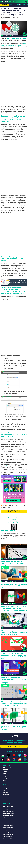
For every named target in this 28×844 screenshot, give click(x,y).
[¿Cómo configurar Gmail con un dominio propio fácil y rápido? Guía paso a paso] (14, 552)
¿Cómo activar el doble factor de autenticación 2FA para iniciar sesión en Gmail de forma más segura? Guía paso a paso (13, 680)
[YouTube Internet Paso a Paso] (14, 755)
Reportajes (5, 796)
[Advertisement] (14, 78)
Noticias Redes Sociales (8, 830)
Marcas (4, 787)
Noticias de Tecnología (8, 827)
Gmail (14, 519)
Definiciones (5, 792)
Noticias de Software (7, 838)
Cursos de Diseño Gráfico (8, 813)
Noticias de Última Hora (8, 825)
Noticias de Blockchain (8, 832)
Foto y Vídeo (16, 4)
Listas (4, 790)
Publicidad (5, 771)
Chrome (3, 138)
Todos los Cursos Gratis (8, 806)
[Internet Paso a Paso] (8, 1)
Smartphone (22, 4)
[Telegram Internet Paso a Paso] (19, 755)
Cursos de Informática (8, 808)
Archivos (5, 799)
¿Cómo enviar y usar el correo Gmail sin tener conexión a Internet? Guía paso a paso (14, 585)
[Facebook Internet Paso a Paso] (2, 755)
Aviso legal (5, 778)
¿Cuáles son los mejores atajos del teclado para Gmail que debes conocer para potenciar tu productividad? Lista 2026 (14, 656)
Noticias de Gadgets (7, 836)
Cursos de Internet (7, 809)
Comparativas (6, 794)
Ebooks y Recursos (7, 818)
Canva (8, 466)
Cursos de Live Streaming (8, 815)
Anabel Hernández (9, 18)
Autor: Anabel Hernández (8, 530)
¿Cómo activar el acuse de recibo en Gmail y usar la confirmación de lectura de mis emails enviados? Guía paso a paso (14, 704)
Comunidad (5, 769)
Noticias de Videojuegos (8, 834)
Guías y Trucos (14, 521)
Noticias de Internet (7, 829)
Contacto (5, 775)
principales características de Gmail (17, 38)
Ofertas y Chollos (6, 797)
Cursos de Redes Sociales (8, 811)
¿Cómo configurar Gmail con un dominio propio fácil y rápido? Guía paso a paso (12, 563)
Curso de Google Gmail (14, 522)
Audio (11, 4)
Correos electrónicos (14, 517)
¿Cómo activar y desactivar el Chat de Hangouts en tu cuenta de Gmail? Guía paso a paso (14, 727)
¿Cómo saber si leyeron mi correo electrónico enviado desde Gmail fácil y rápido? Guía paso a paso (14, 632)
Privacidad (5, 776)
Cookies (4, 780)
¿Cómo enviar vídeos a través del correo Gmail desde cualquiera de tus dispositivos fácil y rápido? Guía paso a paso (14, 609)
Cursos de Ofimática (7, 817)
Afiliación (5, 773)
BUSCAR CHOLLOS (5, 4)
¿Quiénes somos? (7, 767)
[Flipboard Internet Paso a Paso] (8, 759)
